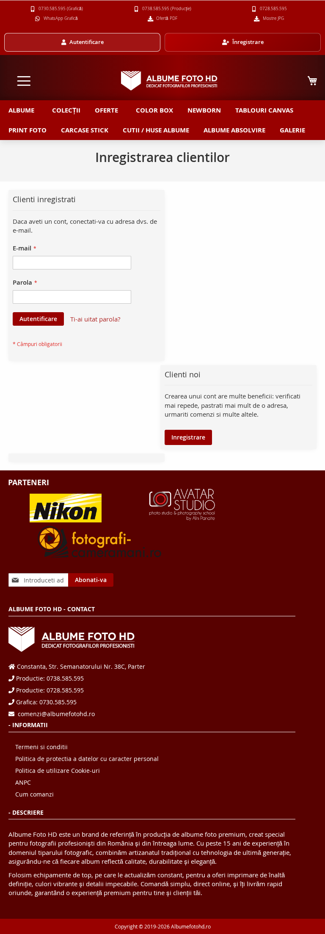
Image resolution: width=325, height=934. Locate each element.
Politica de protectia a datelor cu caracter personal (87, 759)
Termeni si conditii (41, 747)
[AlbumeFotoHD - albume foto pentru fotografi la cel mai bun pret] (169, 80)
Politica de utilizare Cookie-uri (57, 770)
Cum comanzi (34, 794)
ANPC (23, 782)
